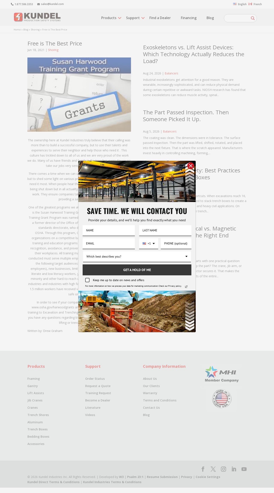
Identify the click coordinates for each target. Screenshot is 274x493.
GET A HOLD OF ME (137, 270)
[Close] (191, 166)
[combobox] (148, 243)
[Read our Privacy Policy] (186, 286)
